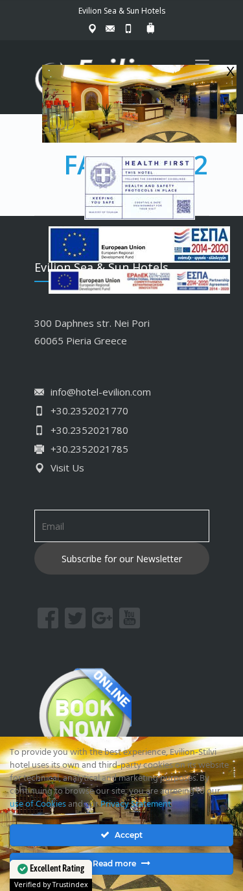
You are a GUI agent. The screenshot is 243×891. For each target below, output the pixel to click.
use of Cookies (38, 804)
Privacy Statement (135, 804)
